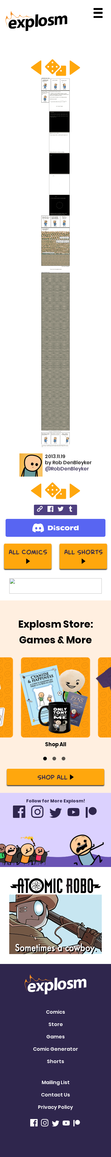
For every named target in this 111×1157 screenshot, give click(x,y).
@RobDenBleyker (67, 468)
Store (55, 1024)
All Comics (28, 552)
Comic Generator (55, 1049)
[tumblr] (71, 510)
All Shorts (83, 552)
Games (55, 1036)
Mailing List (56, 1082)
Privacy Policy (55, 1107)
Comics (55, 1012)
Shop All (52, 777)
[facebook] (50, 510)
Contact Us (55, 1094)
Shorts (55, 1061)
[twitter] (61, 510)
